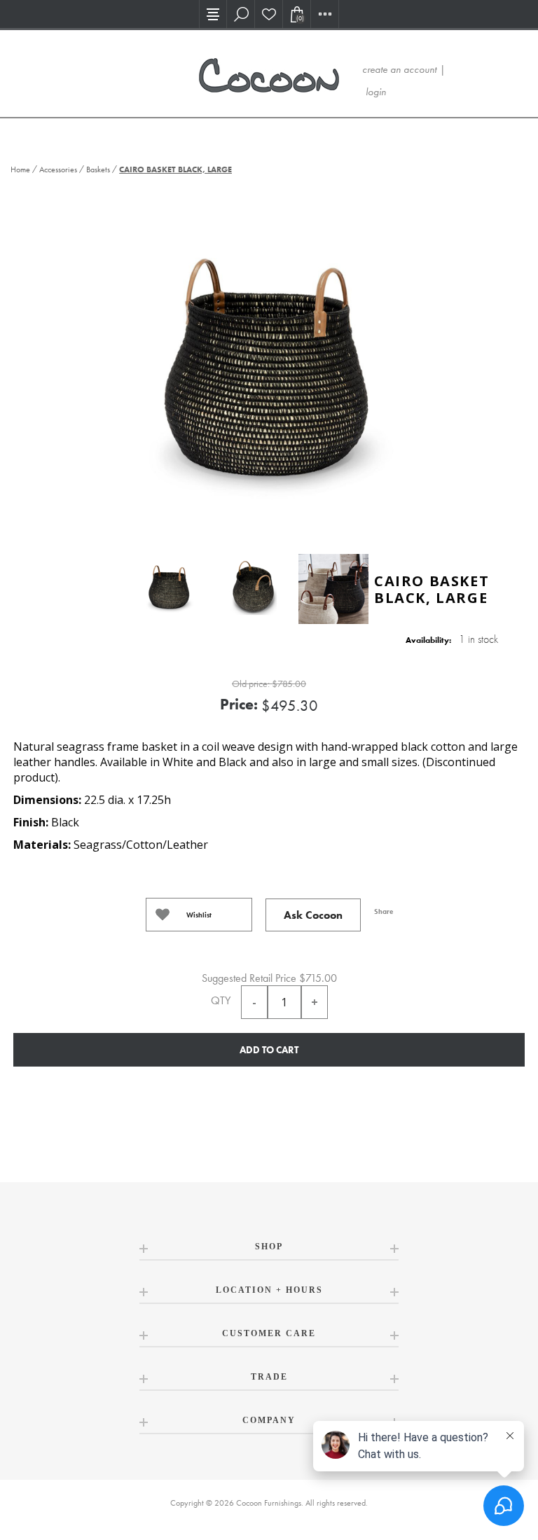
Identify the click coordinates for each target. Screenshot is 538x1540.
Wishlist (199, 915)
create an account (399, 69)
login (376, 92)
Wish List (269, 14)
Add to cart (269, 1049)
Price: (239, 704)
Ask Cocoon (313, 915)
